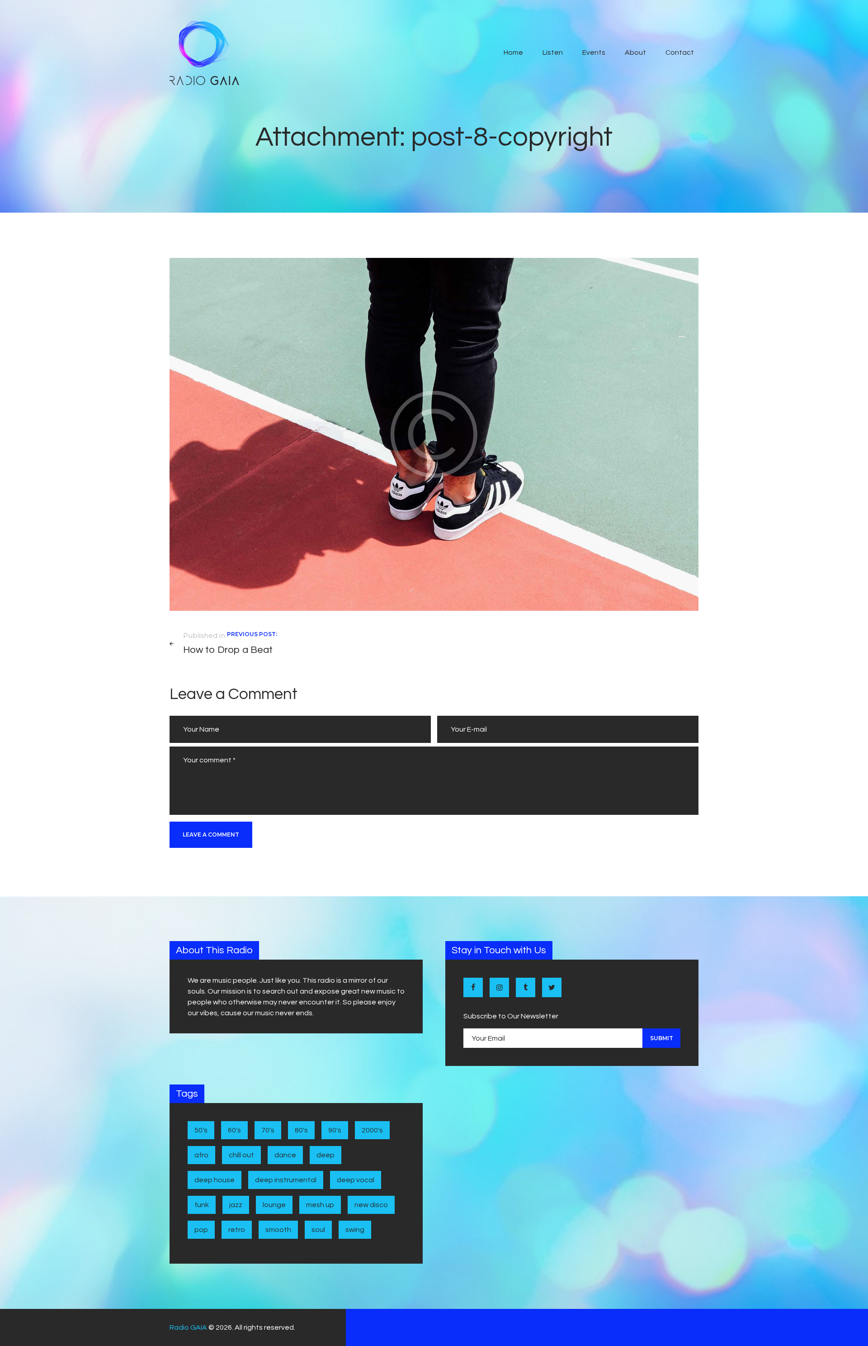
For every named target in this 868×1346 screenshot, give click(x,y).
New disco (371, 1204)
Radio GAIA (188, 1327)
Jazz (235, 1204)
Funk (201, 1204)
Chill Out (241, 1155)
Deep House (214, 1180)
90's (334, 1130)
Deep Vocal (355, 1180)
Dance (285, 1155)
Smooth (278, 1229)
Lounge (274, 1204)
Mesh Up (320, 1204)
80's (301, 1130)
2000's (372, 1130)
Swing (354, 1229)
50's (201, 1130)
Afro (201, 1155)
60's (234, 1130)
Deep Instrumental (285, 1180)
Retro (236, 1229)
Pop (201, 1229)
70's (267, 1130)
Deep (325, 1155)
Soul (318, 1229)
